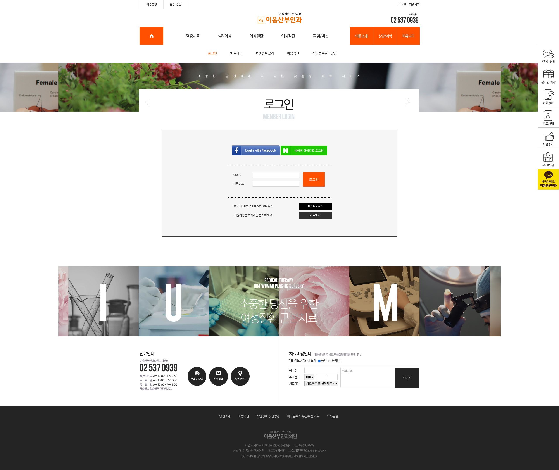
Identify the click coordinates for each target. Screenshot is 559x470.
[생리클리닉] (221, 36)
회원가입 (414, 4)
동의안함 (337, 360)
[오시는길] (548, 158)
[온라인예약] (548, 75)
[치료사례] (548, 117)
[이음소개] (361, 36)
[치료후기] (548, 138)
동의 (323, 360)
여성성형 (151, 4)
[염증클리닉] (183, 36)
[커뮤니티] (408, 36)
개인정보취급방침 (324, 53)
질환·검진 (175, 4)
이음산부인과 (280, 18)
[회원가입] (408, 100)
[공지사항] (151, 100)
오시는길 (332, 416)
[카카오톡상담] (548, 179)
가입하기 (315, 215)
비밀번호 (238, 184)
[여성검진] (286, 36)
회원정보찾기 (264, 53)
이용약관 (293, 53)
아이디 (237, 175)
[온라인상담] (548, 55)
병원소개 (225, 416)
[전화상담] (548, 96)
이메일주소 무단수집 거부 (303, 416)
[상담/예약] (385, 36)
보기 (313, 360)
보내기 (407, 377)
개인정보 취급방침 (268, 416)
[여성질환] (255, 36)
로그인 (402, 4)
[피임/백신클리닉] (326, 36)
